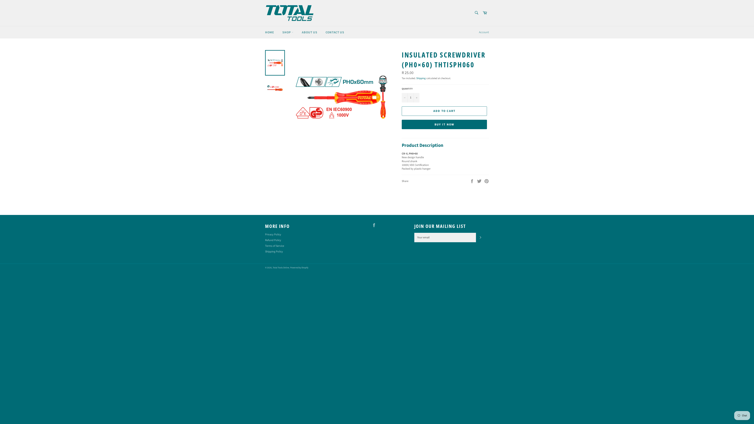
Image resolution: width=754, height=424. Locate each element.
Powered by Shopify (299, 267)
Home (269, 32)
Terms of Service (274, 246)
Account (484, 32)
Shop (287, 32)
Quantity (407, 88)
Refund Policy (273, 240)
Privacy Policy (273, 235)
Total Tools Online (281, 267)
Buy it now (444, 124)
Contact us (335, 32)
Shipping (421, 78)
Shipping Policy (274, 252)
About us (309, 32)
